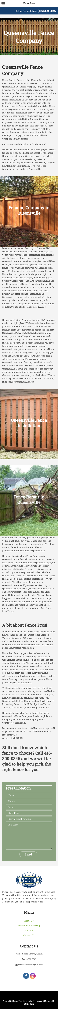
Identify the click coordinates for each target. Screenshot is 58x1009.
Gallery (29, 930)
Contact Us (29, 935)
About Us (29, 920)
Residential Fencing (29, 925)
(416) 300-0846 (47, 11)
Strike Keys (29, 1004)
